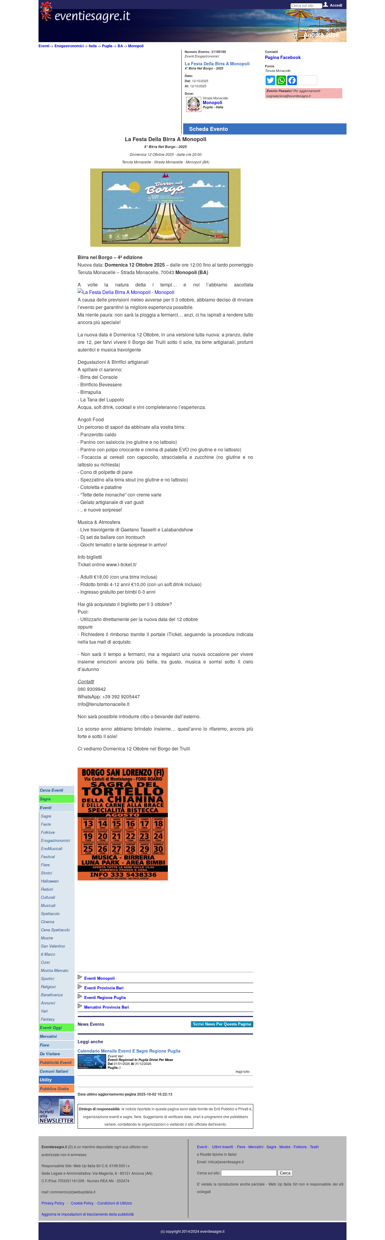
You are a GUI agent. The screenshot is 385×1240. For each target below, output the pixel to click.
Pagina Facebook (283, 57)
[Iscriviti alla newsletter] (56, 1122)
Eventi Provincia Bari (104, 988)
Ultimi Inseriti (222, 1146)
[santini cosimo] (123, 878)
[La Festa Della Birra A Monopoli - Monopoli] (165, 244)
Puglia (107, 45)
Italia (93, 45)
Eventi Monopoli (99, 978)
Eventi (43, 45)
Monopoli (135, 45)
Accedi (336, 5)
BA (120, 45)
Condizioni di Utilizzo (114, 1202)
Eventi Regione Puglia (105, 997)
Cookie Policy (82, 1202)
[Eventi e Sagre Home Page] (46, 19)
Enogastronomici (69, 45)
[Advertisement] (128, 92)
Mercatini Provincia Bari (106, 1007)
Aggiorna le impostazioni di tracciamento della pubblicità (88, 1214)
